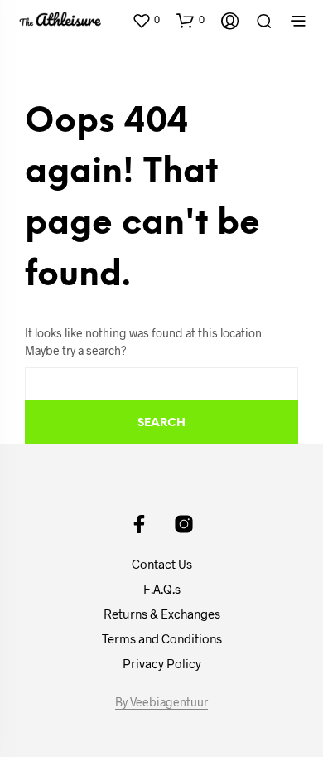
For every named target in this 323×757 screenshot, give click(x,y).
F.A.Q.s (162, 588)
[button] (146, 20)
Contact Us (162, 563)
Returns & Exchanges (162, 613)
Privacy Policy (162, 663)
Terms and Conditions (162, 638)
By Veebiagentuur (161, 702)
